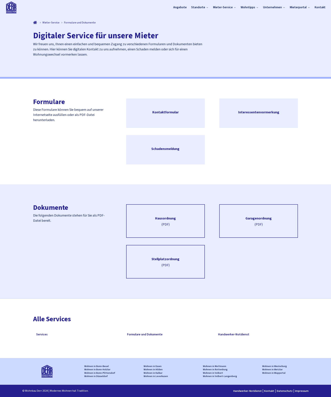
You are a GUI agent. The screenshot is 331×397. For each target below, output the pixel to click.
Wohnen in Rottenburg (215, 369)
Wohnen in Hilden (153, 369)
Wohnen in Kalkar (153, 373)
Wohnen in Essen (153, 366)
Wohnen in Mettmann (214, 366)
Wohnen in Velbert (213, 373)
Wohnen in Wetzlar (272, 369)
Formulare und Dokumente (145, 334)
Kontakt (320, 7)
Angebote (180, 7)
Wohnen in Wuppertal (273, 373)
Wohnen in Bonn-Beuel (96, 366)
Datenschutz (285, 391)
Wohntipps (248, 7)
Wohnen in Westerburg (274, 366)
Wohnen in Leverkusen (156, 376)
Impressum (302, 391)
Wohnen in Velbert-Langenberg (220, 376)
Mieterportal (298, 7)
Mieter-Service (223, 7)
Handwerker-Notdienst (233, 334)
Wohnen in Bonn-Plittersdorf (99, 373)
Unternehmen (272, 7)
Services (42, 334)
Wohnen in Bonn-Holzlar (97, 369)
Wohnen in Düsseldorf (96, 376)
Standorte (198, 7)
